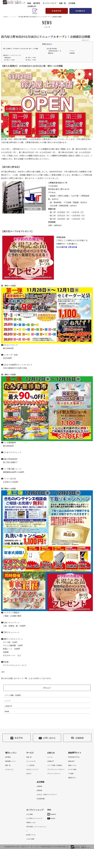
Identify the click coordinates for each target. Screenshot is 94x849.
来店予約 (57, 11)
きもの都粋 (29, 814)
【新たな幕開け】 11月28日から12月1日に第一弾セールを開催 (20, 48)
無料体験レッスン (10, 761)
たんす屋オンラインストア (34, 818)
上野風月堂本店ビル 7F (54, 51)
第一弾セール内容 (31, 57)
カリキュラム (9, 769)
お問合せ (81, 11)
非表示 (49, 44)
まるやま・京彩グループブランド (47, 794)
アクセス (72, 51)
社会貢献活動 (41, 798)
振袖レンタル (72, 765)
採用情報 (39, 790)
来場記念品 (7, 57)
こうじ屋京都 (30, 765)
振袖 (29, 3)
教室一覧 (8, 765)
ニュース (13, 17)
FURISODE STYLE (73, 757)
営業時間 (72, 53)
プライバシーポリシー (54, 773)
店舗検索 (79, 737)
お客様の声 (31, 6)
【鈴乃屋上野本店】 (51, 48)
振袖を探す (71, 761)
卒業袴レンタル (31, 822)
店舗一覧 (62, 3)
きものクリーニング (32, 769)
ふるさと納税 (30, 839)
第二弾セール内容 (9, 60)
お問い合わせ (49, 737)
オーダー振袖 (72, 769)
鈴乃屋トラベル (31, 835)
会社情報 (71, 3)
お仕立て (29, 773)
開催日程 (50, 53)
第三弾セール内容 (31, 60)
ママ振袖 (71, 773)
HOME (5, 17)
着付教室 (8, 757)
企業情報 (39, 786)
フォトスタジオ (31, 761)
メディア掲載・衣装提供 (13, 695)
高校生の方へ (72, 777)
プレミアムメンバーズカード (56, 769)
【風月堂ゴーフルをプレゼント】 (11, 55)
